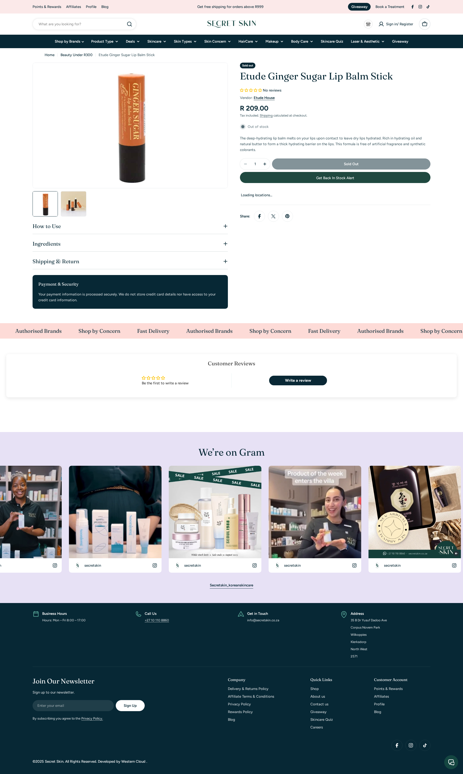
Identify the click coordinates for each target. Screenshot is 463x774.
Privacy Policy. (92, 718)
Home (49, 55)
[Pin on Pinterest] (287, 216)
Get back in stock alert (335, 178)
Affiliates (73, 7)
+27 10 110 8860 (157, 620)
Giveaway (359, 7)
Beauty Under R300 (77, 55)
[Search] (129, 24)
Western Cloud (133, 761)
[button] (251, 90)
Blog (105, 7)
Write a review (298, 380)
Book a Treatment (389, 7)
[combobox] (84, 24)
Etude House (264, 98)
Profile (91, 7)
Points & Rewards (47, 7)
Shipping (266, 115)
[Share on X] (273, 216)
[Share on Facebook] (259, 216)
